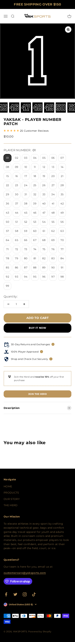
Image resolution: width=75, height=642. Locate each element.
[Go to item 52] (37, 108)
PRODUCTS (11, 492)
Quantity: (10, 296)
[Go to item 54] (61, 108)
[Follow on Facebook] (6, 594)
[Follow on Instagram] (24, 594)
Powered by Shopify (39, 631)
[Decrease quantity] (8, 304)
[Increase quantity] (24, 304)
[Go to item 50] (14, 108)
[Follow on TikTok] (33, 594)
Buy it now (37, 328)
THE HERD (11, 505)
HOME (8, 486)
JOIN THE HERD (37, 394)
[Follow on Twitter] (15, 594)
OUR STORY (12, 499)
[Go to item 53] (49, 108)
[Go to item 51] (26, 108)
